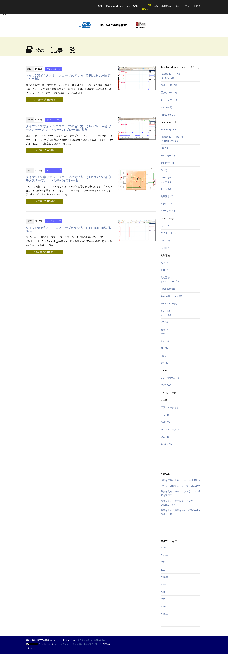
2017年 (164, 599)
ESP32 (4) (166, 385)
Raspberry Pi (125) (170, 74)
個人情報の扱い (85, 640)
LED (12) (165, 240)
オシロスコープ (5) (170, 281)
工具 (187, 6)
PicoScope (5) (168, 288)
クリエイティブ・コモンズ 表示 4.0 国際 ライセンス (78, 644)
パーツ (177, 6)
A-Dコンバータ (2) (170, 429)
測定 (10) (165, 311)
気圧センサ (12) (169, 100)
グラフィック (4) (169, 407)
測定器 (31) (166, 277)
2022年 (164, 562)
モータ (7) (166, 189)
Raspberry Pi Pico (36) (172, 136)
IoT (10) (164, 322)
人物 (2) (165, 262)
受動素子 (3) (167, 196)
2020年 (164, 577)
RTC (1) (165, 414)
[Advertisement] (180, 463)
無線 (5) (165, 329)
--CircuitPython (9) (170, 140)
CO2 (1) (165, 437)
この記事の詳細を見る (44, 99)
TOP (100, 6)
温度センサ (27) (169, 85)
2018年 (164, 591)
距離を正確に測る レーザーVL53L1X (180, 480)
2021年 (164, 569)
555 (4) (164, 363)
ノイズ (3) (166, 314)
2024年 (164, 555)
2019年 (164, 584)
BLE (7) (164, 333)
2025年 (164, 547)
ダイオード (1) (168, 233)
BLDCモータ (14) (169, 155)
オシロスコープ (54, 69)
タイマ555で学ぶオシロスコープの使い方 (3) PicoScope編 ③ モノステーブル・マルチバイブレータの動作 (68, 128)
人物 (155, 6)
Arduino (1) (166, 444)
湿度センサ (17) (169, 92)
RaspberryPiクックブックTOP (122, 6)
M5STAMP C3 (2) (170, 378)
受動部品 (166, 6)
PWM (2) (165, 422)
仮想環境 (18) (167, 162)
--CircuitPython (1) (170, 129)
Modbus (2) (166, 107)
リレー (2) (166, 181)
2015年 (164, 614)
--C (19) (164, 148)
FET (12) (165, 226)
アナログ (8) (167, 203)
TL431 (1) (165, 248)
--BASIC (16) (167, 77)
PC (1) (164, 170)
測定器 (197, 6)
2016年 (164, 606)
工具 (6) (165, 270)
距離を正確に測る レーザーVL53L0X (180, 485)
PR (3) (164, 355)
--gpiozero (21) (168, 114)
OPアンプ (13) (168, 211)
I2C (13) (165, 341)
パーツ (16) (166, 177)
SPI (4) (164, 348)
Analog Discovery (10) (172, 296)
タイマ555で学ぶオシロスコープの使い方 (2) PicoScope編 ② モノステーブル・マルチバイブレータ (68, 178)
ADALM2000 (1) (169, 303)
